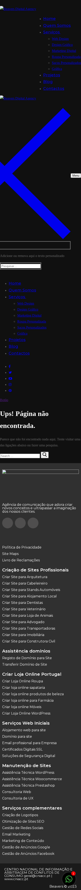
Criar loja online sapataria (23, 688)
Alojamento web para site (24, 730)
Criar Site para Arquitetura (24, 577)
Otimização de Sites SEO (23, 821)
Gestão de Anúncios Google (26, 847)
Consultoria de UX (17, 798)
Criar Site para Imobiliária (23, 635)
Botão (4, 400)
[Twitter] (10, 372)
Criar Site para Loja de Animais (27, 615)
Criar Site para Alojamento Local (29, 596)
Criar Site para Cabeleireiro (25, 583)
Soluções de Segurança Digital (28, 756)
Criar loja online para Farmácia (28, 700)
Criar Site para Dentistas (22, 603)
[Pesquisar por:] (20, 456)
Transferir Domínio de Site (24, 664)
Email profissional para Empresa (29, 743)
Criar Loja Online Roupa (22, 681)
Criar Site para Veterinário (24, 609)
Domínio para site (17, 736)
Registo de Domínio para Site (27, 658)
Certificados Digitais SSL (22, 749)
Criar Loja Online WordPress (26, 713)
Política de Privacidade (21, 547)
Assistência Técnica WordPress (28, 773)
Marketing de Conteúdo (23, 841)
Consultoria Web (16, 792)
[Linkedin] (33, 523)
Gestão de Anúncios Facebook (28, 854)
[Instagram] (10, 384)
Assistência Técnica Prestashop (28, 785)
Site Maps (10, 554)
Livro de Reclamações (21, 560)
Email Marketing (16, 834)
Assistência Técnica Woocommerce (32, 779)
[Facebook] (10, 366)
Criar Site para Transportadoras (28, 628)
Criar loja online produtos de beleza (33, 694)
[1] (68, 881)
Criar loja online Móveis (21, 707)
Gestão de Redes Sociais (22, 828)
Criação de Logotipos (20, 815)
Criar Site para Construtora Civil (28, 641)
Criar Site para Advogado (23, 622)
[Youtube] (10, 378)
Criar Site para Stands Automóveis (31, 590)
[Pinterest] (10, 390)
